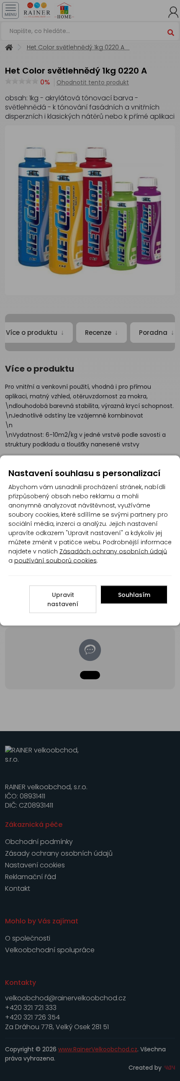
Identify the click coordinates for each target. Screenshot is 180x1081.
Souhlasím (134, 595)
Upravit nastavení (62, 599)
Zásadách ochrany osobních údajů (113, 551)
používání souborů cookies (55, 560)
